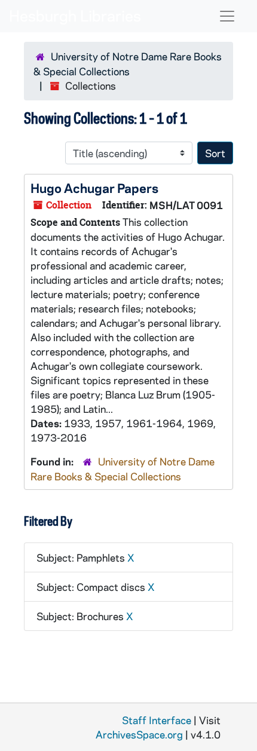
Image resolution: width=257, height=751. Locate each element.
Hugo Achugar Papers (94, 187)
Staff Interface (156, 720)
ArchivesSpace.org (139, 734)
